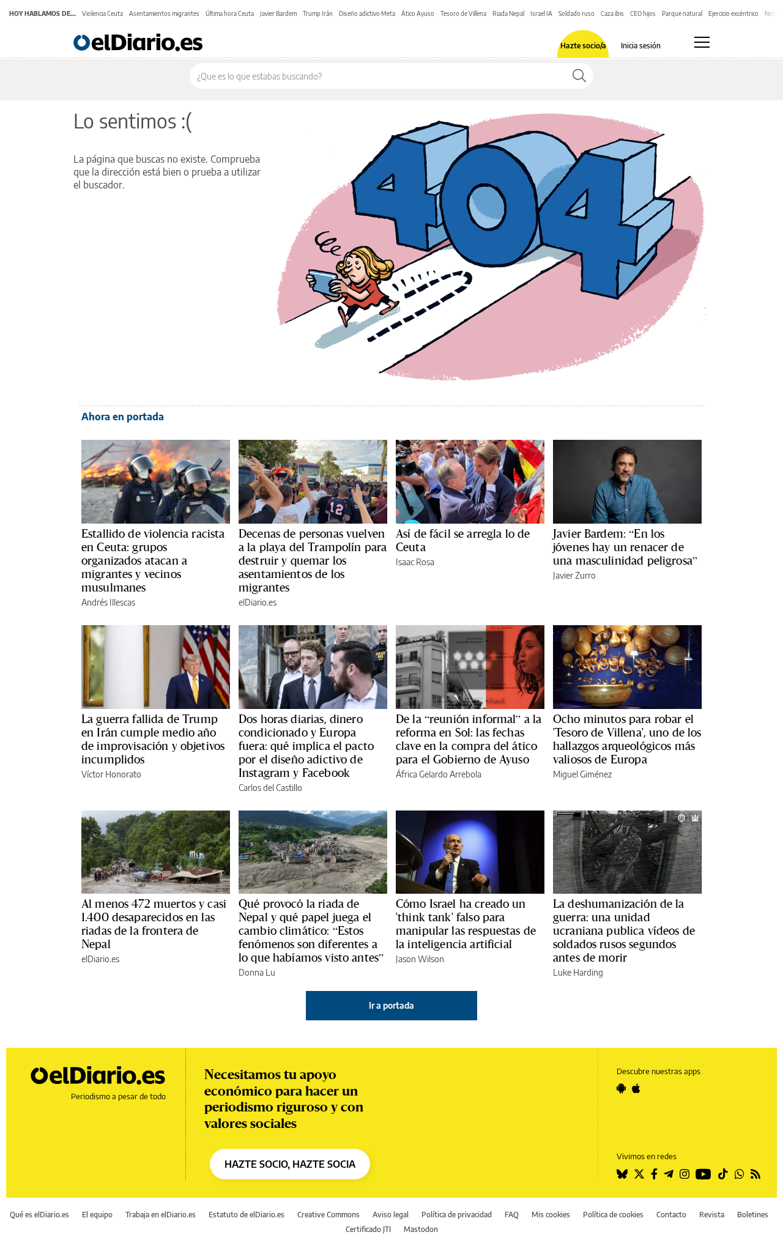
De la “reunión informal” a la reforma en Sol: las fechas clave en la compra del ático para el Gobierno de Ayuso (468, 738)
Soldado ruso (576, 13)
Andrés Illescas (108, 602)
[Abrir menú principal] (702, 42)
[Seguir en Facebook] (654, 1173)
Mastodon (421, 1229)
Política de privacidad (456, 1214)
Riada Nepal (508, 13)
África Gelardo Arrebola (438, 774)
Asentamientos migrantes (164, 13)
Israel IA (541, 13)
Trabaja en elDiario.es (160, 1214)
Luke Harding (578, 972)
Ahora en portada (122, 416)
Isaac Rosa (415, 562)
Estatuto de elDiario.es (246, 1214)
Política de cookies (613, 1214)
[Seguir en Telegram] (669, 1173)
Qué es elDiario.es (39, 1214)
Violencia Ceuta (102, 13)
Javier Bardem (278, 13)
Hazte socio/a (583, 46)
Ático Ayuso (417, 13)
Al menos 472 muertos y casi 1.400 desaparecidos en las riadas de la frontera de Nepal (153, 923)
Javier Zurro (574, 575)
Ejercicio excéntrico (733, 13)
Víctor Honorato (111, 774)
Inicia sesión (641, 46)
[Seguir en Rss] (755, 1173)
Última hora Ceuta (230, 13)
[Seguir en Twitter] (639, 1173)
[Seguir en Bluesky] (622, 1173)
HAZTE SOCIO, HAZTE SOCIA (290, 1164)
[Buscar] (579, 76)
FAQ (512, 1214)
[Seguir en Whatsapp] (739, 1173)
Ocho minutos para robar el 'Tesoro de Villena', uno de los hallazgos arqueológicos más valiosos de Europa (627, 738)
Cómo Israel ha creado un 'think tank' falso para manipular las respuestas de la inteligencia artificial (466, 923)
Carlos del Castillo (270, 787)
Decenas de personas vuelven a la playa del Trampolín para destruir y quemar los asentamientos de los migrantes (313, 560)
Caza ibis (612, 13)
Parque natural (682, 13)
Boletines (752, 1214)
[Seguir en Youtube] (703, 1173)
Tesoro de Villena (463, 13)
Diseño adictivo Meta (367, 13)
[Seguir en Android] (621, 1088)
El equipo (97, 1214)
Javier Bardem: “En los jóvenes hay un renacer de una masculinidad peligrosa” (625, 547)
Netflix (773, 13)
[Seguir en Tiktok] (723, 1173)
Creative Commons (328, 1214)
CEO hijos (643, 13)
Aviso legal (391, 1214)
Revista (711, 1214)
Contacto (671, 1214)
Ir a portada (391, 1005)
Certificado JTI (368, 1229)
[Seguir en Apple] (636, 1088)
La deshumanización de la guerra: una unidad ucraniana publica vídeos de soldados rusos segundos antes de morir (624, 930)
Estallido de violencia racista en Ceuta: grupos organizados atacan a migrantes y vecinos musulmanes (153, 560)
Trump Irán (318, 13)
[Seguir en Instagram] (684, 1173)
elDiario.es (257, 602)
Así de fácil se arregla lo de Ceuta (463, 540)
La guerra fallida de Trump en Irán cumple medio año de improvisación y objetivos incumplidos (153, 738)
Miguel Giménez (582, 774)
